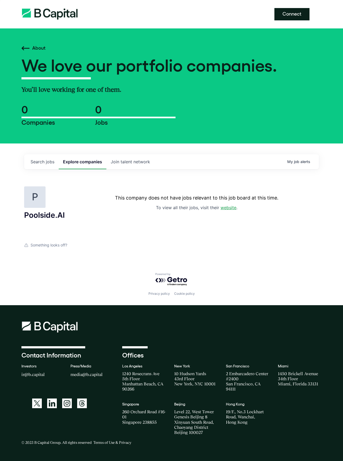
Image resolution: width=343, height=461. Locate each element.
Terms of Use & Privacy (112, 442)
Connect (291, 14)
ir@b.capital (33, 374)
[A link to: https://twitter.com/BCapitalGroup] (37, 403)
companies (82, 161)
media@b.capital (86, 374)
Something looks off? (49, 245)
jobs (42, 161)
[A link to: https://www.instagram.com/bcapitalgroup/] (67, 403)
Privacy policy (159, 294)
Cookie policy (184, 294)
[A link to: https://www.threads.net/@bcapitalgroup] (82, 403)
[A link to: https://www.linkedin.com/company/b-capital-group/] (52, 403)
